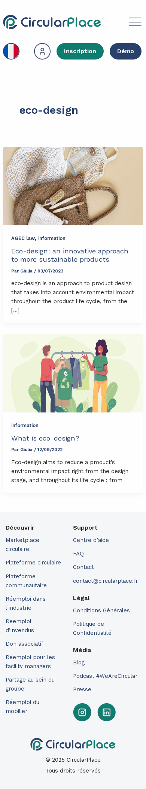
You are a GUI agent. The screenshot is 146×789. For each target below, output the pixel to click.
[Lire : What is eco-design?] (73, 373)
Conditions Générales (101, 610)
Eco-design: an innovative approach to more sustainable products (69, 255)
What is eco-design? (45, 438)
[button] (122, 23)
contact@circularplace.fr (105, 581)
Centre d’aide (91, 540)
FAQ (78, 553)
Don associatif (24, 643)
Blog (79, 662)
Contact (83, 567)
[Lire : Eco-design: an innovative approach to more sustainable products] (73, 186)
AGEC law (23, 238)
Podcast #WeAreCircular (105, 676)
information (52, 238)
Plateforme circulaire (33, 562)
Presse (82, 689)
